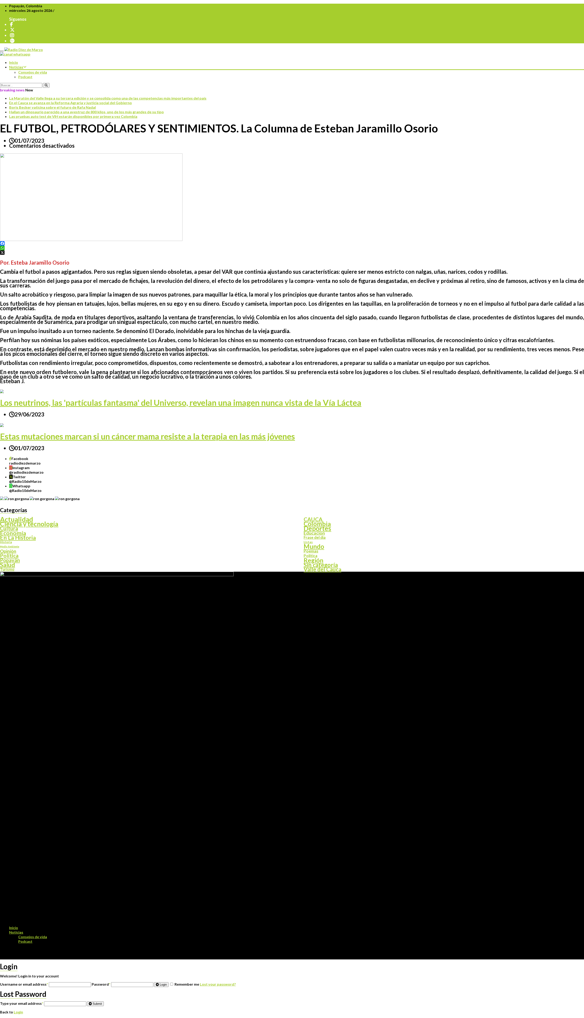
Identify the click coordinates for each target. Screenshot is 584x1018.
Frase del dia (315, 537)
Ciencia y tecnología (29, 524)
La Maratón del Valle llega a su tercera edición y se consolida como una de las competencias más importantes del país (107, 98)
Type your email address (21, 1003)
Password (101, 984)
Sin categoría (321, 565)
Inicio (13, 62)
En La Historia (18, 537)
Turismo (7, 569)
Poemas (311, 551)
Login (163, 984)
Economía (13, 533)
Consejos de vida (32, 72)
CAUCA (313, 519)
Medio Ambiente (9, 546)
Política (310, 555)
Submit (97, 1003)
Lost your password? (218, 984)
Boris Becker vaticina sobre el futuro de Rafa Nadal (52, 107)
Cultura (9, 528)
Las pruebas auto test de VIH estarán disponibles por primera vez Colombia (73, 116)
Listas (308, 542)
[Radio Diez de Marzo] (23, 49)
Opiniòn (8, 551)
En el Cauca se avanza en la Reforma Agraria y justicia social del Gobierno (70, 103)
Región (313, 560)
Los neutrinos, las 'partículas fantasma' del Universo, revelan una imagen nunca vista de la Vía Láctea (180, 403)
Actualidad (16, 519)
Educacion (314, 533)
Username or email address (24, 984)
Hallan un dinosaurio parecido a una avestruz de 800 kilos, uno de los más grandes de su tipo (86, 112)
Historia (6, 542)
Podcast (25, 77)
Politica (9, 555)
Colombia (317, 524)
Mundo (314, 546)
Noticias (16, 67)
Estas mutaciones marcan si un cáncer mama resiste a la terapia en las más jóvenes (147, 436)
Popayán (10, 560)
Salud (7, 565)
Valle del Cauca (322, 569)
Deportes (317, 528)
